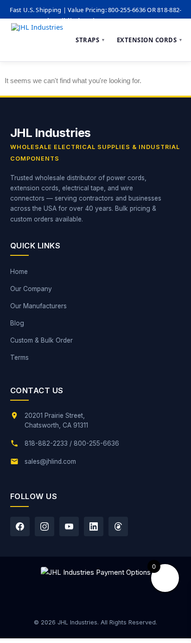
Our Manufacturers (38, 306)
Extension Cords (150, 40)
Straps (91, 40)
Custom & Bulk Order (41, 340)
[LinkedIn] (93, 526)
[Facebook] (20, 526)
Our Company (31, 288)
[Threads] (118, 526)
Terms (19, 357)
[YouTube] (69, 526)
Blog (17, 323)
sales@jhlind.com (50, 461)
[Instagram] (44, 526)
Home (19, 271)
